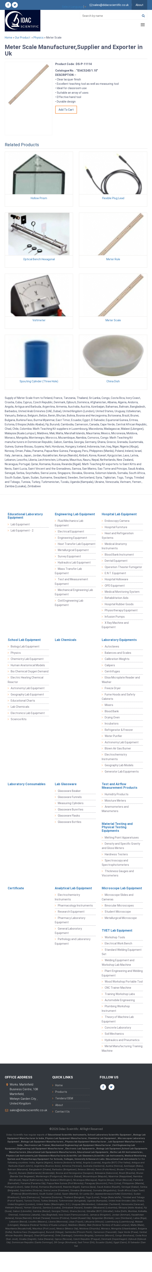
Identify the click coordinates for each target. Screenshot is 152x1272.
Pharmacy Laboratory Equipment (70, 920)
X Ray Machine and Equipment (115, 625)
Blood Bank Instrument (119, 554)
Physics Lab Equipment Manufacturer (66, 1138)
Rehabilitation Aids (116, 597)
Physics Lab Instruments (19, 1155)
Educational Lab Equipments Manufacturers (51, 1152)
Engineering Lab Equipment (75, 514)
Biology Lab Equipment (25, 646)
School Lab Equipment (24, 640)
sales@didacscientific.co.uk (28, 1110)
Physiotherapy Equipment (121, 610)
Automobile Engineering (120, 1000)
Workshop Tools (115, 937)
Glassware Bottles (69, 822)
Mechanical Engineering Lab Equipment (74, 592)
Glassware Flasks (69, 815)
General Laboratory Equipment (68, 931)
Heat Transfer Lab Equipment (76, 544)
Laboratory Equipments (119, 640)
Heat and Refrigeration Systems (118, 535)
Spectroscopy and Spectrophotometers (115, 862)
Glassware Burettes (70, 809)
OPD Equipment (115, 585)
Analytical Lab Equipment (73, 888)
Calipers (110, 665)
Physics (38, 37)
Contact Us (62, 1111)
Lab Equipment (20, 524)
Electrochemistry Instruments (114, 756)
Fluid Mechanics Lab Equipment (69, 523)
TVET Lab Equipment (117, 930)
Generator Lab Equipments (122, 771)
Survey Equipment (69, 556)
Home (8, 37)
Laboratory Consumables (27, 784)
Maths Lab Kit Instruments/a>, (126, 1152)
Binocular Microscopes (119, 905)
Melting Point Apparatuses (122, 837)
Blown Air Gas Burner (118, 748)
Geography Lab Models (119, 765)
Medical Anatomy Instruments (114, 546)
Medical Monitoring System (122, 591)
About (139, 5)
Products (61, 1091)
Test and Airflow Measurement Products (119, 786)
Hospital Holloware (116, 579)
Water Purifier (113, 736)
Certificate (16, 888)
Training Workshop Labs (120, 994)
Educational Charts (23, 700)
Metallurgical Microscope (121, 918)
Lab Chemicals (20, 706)
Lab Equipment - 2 (22, 530)
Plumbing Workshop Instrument (116, 1008)
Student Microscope (118, 911)
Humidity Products (116, 794)
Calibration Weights (117, 658)
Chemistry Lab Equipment (27, 658)
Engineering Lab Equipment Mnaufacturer (40, 1148)
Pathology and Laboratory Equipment (72, 941)
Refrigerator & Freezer (119, 729)
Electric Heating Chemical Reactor (25, 679)
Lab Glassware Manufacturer (50, 1155)
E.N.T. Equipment (115, 573)
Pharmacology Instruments (75, 905)
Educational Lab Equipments (93, 1152)
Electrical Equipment (71, 531)
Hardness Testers (116, 854)
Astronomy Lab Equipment (28, 688)
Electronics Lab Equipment (28, 713)
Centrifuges (112, 671)
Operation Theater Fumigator (123, 567)
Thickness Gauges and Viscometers (118, 873)
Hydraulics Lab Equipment (74, 562)
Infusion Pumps (115, 616)
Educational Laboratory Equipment (25, 516)
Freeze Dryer (113, 688)
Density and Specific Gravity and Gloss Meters (121, 846)
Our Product (22, 37)
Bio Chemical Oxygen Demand (29, 671)
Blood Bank (112, 711)
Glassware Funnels (70, 797)
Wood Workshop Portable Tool (124, 981)
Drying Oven (112, 717)
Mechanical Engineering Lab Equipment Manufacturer (81, 1145)
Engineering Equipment (72, 537)
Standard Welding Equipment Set (122, 952)
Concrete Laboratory (118, 1027)
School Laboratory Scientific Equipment (109, 1134)
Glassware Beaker (69, 790)
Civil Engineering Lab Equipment (69, 603)
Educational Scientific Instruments (67, 1134)
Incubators (112, 723)
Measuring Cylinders (71, 803)
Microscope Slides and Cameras (117, 897)
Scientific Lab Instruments (109, 1155)
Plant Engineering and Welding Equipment (122, 973)
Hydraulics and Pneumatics (122, 1040)
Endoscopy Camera (117, 520)
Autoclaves (112, 646)
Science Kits (19, 719)
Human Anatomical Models (28, 665)
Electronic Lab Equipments (80, 1148)
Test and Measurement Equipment (71, 581)
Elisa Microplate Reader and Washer (121, 679)
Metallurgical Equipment (73, 550)
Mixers (109, 705)
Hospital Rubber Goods (119, 604)
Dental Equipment (116, 560)
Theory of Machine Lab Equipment (118, 1019)
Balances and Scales (118, 652)
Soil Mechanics (114, 1033)
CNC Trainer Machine (118, 987)
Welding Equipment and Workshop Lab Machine (118, 962)
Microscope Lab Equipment (122, 888)
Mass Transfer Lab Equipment (68, 571)
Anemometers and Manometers (115, 809)
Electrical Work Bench (118, 943)
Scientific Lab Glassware (80, 1155)
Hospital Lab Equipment (119, 514)
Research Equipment (71, 911)
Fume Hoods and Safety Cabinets (118, 696)
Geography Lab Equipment (27, 694)
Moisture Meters (115, 800)
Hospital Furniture (116, 527)
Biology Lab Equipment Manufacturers (42, 1141)
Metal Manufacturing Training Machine (122, 1048)
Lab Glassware (66, 784)
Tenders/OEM (64, 1098)
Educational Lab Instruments (121, 1159)
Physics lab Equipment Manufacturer (86, 1141)
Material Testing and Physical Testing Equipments (117, 827)
